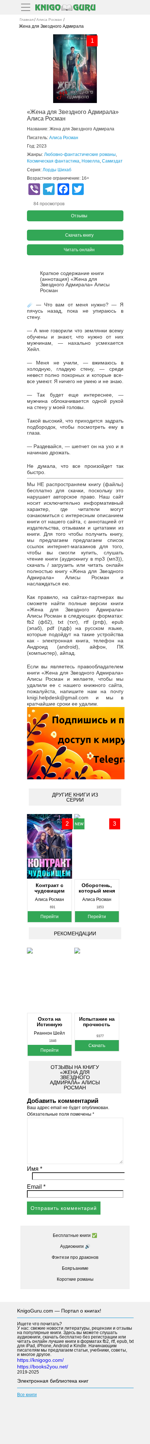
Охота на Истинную (49, 1021)
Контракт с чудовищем (49, 888)
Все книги (27, 1394)
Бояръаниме (75, 1268)
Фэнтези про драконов (75, 1257)
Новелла (91, 161)
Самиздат (112, 161)
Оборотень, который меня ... (97, 888)
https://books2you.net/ (42, 1366)
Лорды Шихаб (57, 169)
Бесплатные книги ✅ (75, 1235)
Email (36, 1187)
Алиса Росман (63, 137)
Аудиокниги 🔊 (75, 1246)
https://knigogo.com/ (40, 1360)
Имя (34, 1169)
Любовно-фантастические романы (80, 154)
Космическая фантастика (53, 161)
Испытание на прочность (97, 1021)
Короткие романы (75, 1279)
